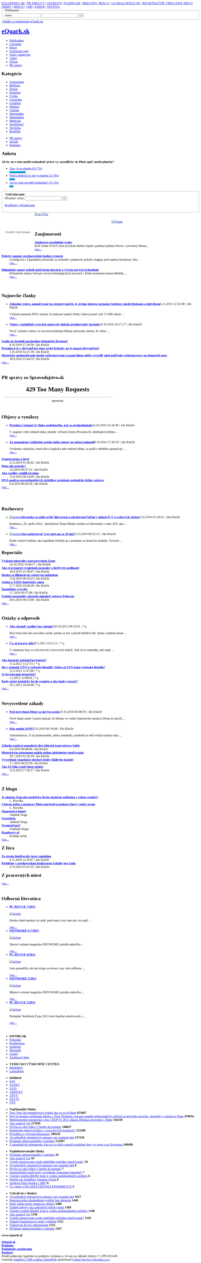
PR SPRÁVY (35, 3)
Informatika (16, 113)
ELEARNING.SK (13, 3)
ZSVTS (14, 1099)
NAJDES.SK (72, 3)
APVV (13, 1095)
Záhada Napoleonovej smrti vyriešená (32, 1221)
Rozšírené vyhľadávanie (20, 205)
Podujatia (15, 1039)
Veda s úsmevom (19, 54)
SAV (12, 1081)
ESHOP (40, 6)
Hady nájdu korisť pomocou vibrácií (32, 1203)
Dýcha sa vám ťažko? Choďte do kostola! (35, 1127)
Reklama (14, 145)
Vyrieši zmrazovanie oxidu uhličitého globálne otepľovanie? (46, 1161)
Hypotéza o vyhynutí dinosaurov (29, 1134)
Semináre (15, 1046)
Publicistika (16, 40)
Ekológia (15, 92)
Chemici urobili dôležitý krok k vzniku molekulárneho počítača (48, 1176)
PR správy (15, 65)
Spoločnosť (16, 124)
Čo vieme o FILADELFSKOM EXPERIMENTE (40, 1186)
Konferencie (17, 1043)
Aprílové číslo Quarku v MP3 (27, 1183)
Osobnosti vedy (19, 51)
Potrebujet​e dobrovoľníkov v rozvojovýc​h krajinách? (42, 1130)
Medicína (15, 120)
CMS (29, 6)
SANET (14, 1085)
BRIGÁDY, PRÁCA (96, 3)
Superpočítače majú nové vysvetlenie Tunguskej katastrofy (45, 1172)
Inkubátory (16, 1067)
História (14, 106)
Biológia (14, 85)
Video (13, 58)
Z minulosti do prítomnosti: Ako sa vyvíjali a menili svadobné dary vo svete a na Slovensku (66, 1144)
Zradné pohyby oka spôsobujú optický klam (36, 1207)
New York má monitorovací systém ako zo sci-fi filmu (42, 1112)
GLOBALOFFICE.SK (125, 3)
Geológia (15, 103)
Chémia (14, 110)
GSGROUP (54, 3)
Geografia (15, 99)
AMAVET (16, 1092)
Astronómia (16, 82)
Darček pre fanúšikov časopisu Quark (33, 1179)
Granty (13, 1054)
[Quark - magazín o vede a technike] (116, 221)
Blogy (13, 47)
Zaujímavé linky (19, 1057)
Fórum (13, 61)
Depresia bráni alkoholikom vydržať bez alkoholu (40, 1200)
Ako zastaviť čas (19, 1123)
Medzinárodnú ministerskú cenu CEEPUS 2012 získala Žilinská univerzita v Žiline (60, 1119)
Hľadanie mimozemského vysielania (32, 1141)
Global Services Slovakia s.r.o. (91, 1259)
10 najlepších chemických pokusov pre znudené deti (41, 1137)
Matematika (16, 117)
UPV (12, 1102)
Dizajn (13, 89)
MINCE (19, 6)
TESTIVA (53, 6)
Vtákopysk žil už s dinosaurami (28, 1225)
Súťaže (13, 141)
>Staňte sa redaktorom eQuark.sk (22, 21)
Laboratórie (16, 1071)
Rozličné (14, 131)
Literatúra (15, 44)
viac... (38, 249)
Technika (15, 128)
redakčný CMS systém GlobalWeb (35, 1259)
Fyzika (13, 96)
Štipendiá (15, 1050)
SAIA (13, 1088)
